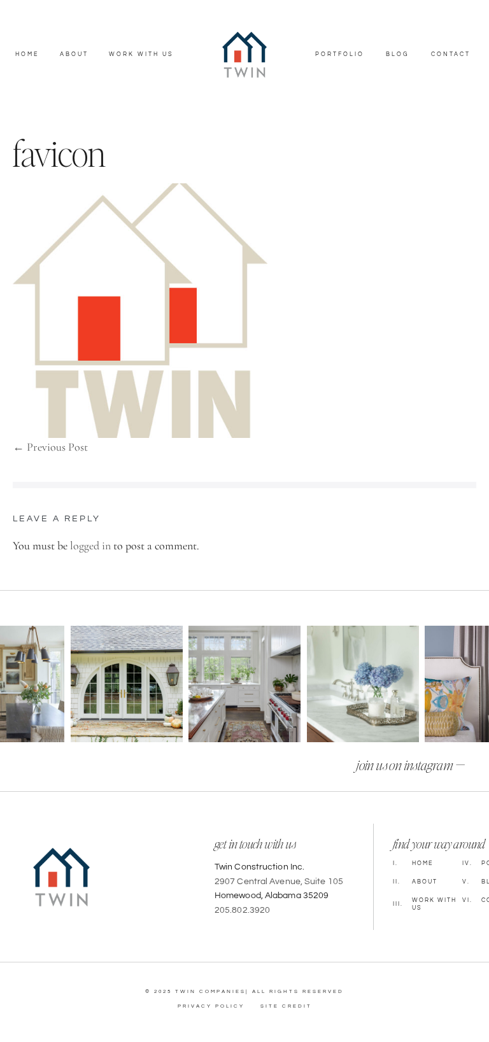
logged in (90, 546)
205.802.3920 (242, 910)
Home (27, 54)
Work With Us (141, 54)
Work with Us (425, 905)
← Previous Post (50, 447)
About (74, 54)
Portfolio (339, 54)
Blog (397, 54)
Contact (451, 54)
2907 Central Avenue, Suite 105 (279, 881)
